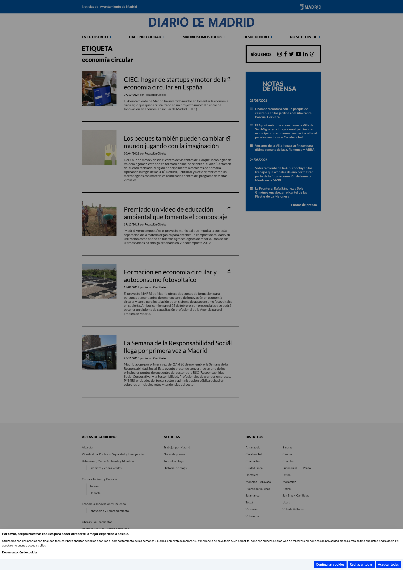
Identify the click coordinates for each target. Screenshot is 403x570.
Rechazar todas (361, 564)
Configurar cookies (330, 564)
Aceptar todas (388, 564)
